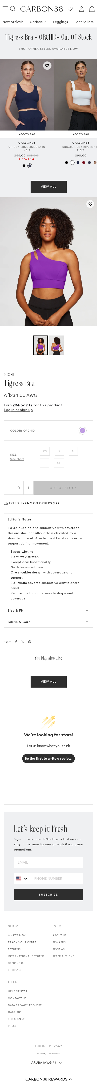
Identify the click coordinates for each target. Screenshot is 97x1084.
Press (12, 1026)
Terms (40, 1045)
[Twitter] (23, 642)
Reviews (58, 949)
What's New (17, 935)
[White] (72, 170)
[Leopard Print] (95, 170)
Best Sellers (84, 29)
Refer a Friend (63, 956)
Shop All (14, 970)
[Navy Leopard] (78, 170)
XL (59, 463)
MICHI (9, 374)
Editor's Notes (20, 519)
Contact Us (17, 998)
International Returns (26, 956)
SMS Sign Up (17, 1019)
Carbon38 (38, 29)
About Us (59, 935)
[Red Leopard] (83, 170)
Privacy (55, 1045)
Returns (14, 949)
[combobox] (22, 878)
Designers (16, 963)
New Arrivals (12, 29)
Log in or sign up (18, 410)
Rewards (59, 942)
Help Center (17, 991)
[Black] (24, 173)
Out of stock (63, 488)
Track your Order (22, 942)
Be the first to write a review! (48, 758)
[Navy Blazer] (29, 173)
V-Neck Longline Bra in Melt (26, 156)
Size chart (17, 459)
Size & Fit (16, 610)
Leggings (60, 29)
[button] (48, 1079)
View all (48, 194)
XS (45, 451)
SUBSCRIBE (48, 894)
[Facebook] (15, 641)
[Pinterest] (29, 641)
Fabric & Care (19, 622)
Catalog (14, 1012)
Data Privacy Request (25, 1005)
